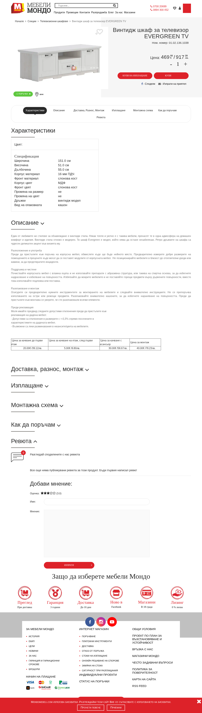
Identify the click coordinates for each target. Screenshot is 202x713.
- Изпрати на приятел (173, 83)
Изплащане (118, 110)
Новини (33, 651)
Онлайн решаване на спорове (100, 660)
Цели (32, 646)
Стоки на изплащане (94, 656)
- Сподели (149, 83)
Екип (32, 641)
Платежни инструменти (97, 641)
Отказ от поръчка (93, 651)
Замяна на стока (92, 665)
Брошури (34, 669)
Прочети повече (91, 707)
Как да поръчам (167, 110)
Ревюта (101, 117)
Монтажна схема (143, 110)
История (34, 636)
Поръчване (89, 636)
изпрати (69, 565)
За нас (33, 656)
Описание (59, 110)
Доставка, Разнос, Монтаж (89, 110)
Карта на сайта (144, 679)
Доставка (88, 646)
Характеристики (35, 110)
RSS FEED (139, 686)
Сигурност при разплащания (100, 670)
